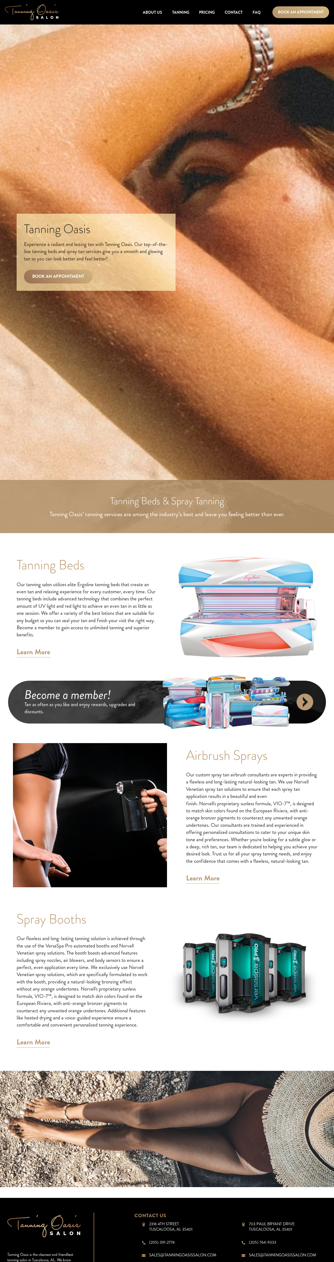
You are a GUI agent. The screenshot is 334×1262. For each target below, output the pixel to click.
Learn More (33, 652)
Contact (234, 12)
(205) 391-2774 (162, 1242)
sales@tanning (182, 1255)
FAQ (257, 12)
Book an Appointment (301, 12)
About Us (152, 12)
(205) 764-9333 (262, 1242)
